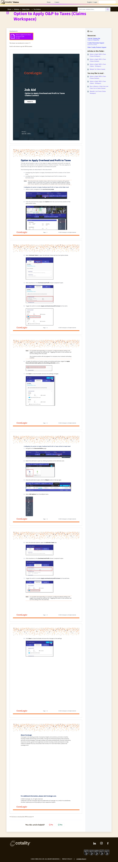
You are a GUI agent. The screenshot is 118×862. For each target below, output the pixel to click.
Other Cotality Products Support (96, 47)
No (52, 825)
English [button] (89, 2)
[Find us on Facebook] (108, 843)
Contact (57, 2)
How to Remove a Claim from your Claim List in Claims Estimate (99, 87)
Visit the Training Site (93, 38)
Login (95, 2)
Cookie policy (81, 859)
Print (91, 31)
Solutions (16, 9)
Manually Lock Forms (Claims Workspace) (98, 92)
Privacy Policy (67, 859)
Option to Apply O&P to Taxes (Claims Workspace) (98, 55)
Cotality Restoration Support (95, 43)
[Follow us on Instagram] (101, 843)
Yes (61, 825)
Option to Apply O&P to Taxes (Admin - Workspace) (98, 65)
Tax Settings (37, 9)
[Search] (107, 9)
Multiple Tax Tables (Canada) (97, 69)
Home (49, 2)
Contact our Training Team (93, 40)
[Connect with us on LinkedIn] (94, 843)
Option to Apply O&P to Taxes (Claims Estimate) (98, 60)
